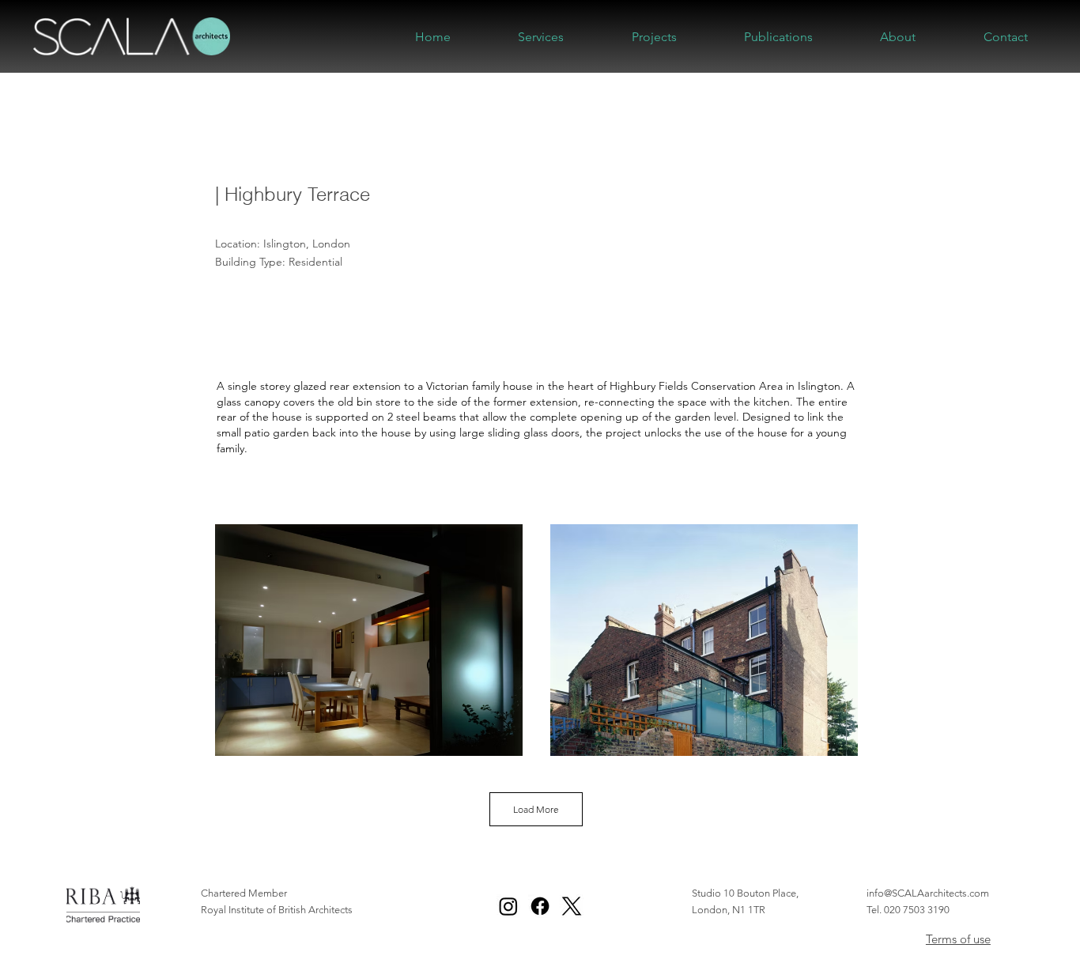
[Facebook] (540, 906)
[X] (571, 906)
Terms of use (958, 938)
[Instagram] (508, 906)
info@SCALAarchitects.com (928, 893)
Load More (536, 809)
